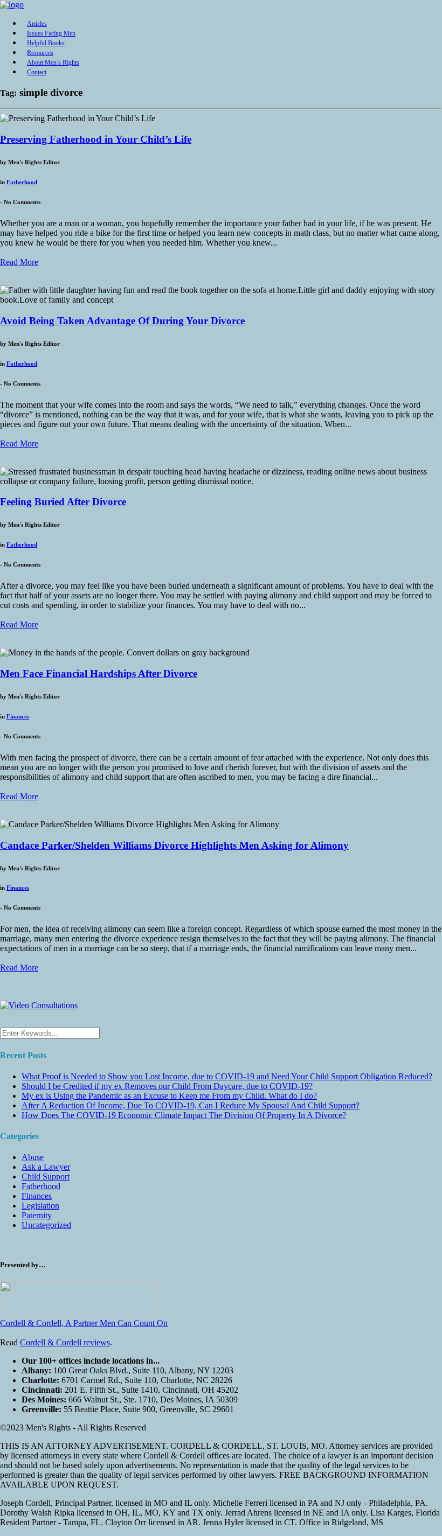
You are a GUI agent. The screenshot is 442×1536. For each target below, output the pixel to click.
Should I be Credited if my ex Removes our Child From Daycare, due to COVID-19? (167, 1086)
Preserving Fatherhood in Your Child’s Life (95, 139)
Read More (19, 262)
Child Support (46, 1176)
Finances (17, 716)
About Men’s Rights (53, 62)
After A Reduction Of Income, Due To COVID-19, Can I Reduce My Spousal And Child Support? (191, 1105)
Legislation (40, 1205)
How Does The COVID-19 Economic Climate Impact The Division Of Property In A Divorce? (184, 1115)
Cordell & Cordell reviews (65, 1342)
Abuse (33, 1157)
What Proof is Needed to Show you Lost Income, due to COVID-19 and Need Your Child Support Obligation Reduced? (227, 1076)
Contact (36, 72)
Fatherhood (21, 182)
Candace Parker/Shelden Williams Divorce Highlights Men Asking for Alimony (174, 845)
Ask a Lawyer (46, 1166)
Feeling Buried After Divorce (63, 501)
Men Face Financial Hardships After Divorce (98, 673)
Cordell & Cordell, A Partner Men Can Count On (84, 1323)
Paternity (37, 1215)
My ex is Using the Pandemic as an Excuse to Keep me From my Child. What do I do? (169, 1095)
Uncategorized (46, 1225)
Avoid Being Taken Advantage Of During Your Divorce (122, 320)
